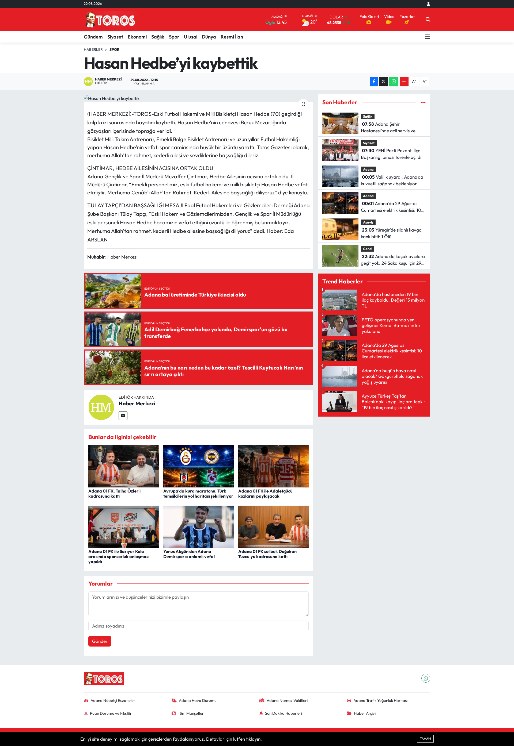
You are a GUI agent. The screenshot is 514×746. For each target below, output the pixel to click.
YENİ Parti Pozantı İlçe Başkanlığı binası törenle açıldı (391, 154)
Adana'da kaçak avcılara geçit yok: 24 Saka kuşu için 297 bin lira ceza (393, 260)
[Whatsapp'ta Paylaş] (393, 81)
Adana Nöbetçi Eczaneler (112, 700)
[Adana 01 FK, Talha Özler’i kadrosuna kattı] (123, 465)
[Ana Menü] (427, 37)
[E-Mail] (123, 415)
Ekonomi (137, 37)
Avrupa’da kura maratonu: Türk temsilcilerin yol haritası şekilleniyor (198, 493)
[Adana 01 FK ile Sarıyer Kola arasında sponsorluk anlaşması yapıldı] (123, 526)
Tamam (425, 738)
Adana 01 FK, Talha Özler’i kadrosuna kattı (114, 493)
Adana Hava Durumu (198, 700)
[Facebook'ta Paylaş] (374, 81)
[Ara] (428, 19)
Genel (367, 249)
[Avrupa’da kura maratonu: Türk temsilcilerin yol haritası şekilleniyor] (198, 465)
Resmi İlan (232, 37)
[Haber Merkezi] (101, 406)
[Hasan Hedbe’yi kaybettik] (198, 98)
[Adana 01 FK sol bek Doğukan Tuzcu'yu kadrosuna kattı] (273, 526)
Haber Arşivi (365, 713)
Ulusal (190, 37)
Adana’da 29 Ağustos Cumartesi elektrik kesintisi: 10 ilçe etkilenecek (391, 207)
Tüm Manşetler (191, 713)
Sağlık (157, 37)
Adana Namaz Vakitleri (287, 700)
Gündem (93, 37)
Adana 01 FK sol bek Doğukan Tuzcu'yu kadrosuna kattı (267, 554)
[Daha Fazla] (404, 81)
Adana (368, 169)
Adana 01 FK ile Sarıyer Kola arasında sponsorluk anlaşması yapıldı (118, 556)
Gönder (100, 641)
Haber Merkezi (137, 403)
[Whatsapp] (425, 678)
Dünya (209, 37)
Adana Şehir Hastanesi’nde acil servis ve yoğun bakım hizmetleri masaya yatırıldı (393, 127)
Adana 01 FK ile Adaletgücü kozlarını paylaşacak (265, 493)
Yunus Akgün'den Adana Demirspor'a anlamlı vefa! (189, 554)
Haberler (93, 49)
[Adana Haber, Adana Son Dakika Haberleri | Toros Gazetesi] (110, 19)
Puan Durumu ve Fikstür (111, 713)
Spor (174, 37)
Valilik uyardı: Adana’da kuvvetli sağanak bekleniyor (392, 180)
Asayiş (368, 222)
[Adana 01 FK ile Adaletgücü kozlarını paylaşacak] (273, 465)
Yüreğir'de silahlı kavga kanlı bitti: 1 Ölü (391, 233)
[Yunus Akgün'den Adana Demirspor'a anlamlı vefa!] (198, 526)
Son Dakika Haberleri (283, 713)
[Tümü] (423, 102)
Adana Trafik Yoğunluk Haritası (380, 700)
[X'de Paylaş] (383, 81)
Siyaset (115, 37)
